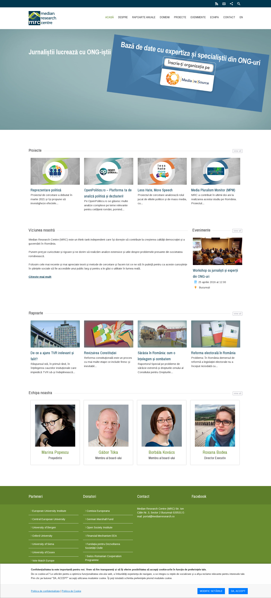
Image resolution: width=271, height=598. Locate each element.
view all (237, 151)
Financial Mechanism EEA (102, 535)
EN (241, 17)
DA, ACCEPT (238, 591)
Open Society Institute (99, 527)
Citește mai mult (40, 276)
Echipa (214, 17)
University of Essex (43, 552)
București (204, 287)
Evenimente (198, 17)
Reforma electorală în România (213, 352)
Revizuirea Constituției (100, 352)
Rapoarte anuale (143, 17)
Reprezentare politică (46, 189)
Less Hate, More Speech (155, 189)
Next (238, 88)
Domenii (165, 17)
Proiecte (180, 17)
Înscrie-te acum (42, 63)
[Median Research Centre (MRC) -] (60, 18)
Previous (33, 88)
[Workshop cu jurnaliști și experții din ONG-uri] (218, 251)
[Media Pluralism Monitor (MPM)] (215, 171)
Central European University (48, 519)
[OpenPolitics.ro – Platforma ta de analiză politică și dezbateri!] (108, 171)
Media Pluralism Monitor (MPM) (213, 189)
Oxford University (42, 535)
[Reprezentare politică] (55, 171)
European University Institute (49, 510)
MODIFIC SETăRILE (211, 591)
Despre (123, 17)
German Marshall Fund (100, 519)
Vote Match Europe (43, 560)
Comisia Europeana (98, 510)
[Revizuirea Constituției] (108, 334)
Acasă (109, 17)
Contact (229, 17)
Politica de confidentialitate (45, 591)
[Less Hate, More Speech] (162, 171)
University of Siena (43, 544)
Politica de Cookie (71, 591)
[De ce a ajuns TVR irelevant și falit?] (55, 334)
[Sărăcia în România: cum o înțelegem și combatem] (162, 334)
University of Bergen (44, 527)
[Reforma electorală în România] (215, 334)
